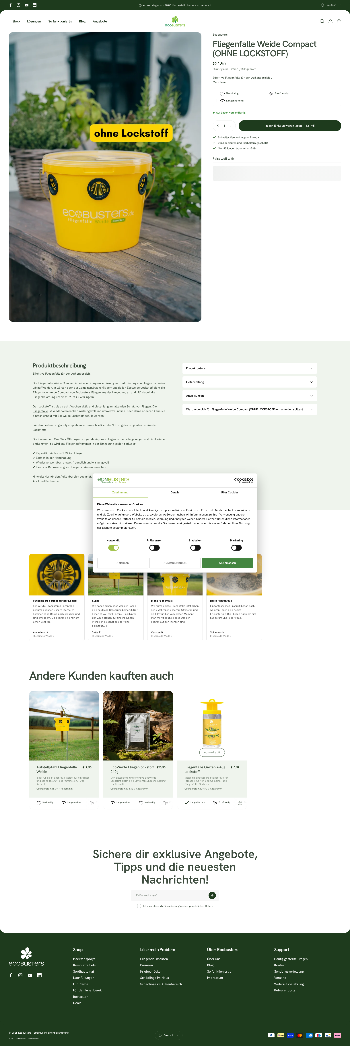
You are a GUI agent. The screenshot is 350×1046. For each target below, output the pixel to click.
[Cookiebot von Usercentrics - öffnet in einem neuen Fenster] (237, 480)
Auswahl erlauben (175, 562)
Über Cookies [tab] (229, 492)
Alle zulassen (227, 562)
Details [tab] (175, 492)
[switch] (154, 548)
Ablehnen (122, 562)
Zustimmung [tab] (120, 492)
